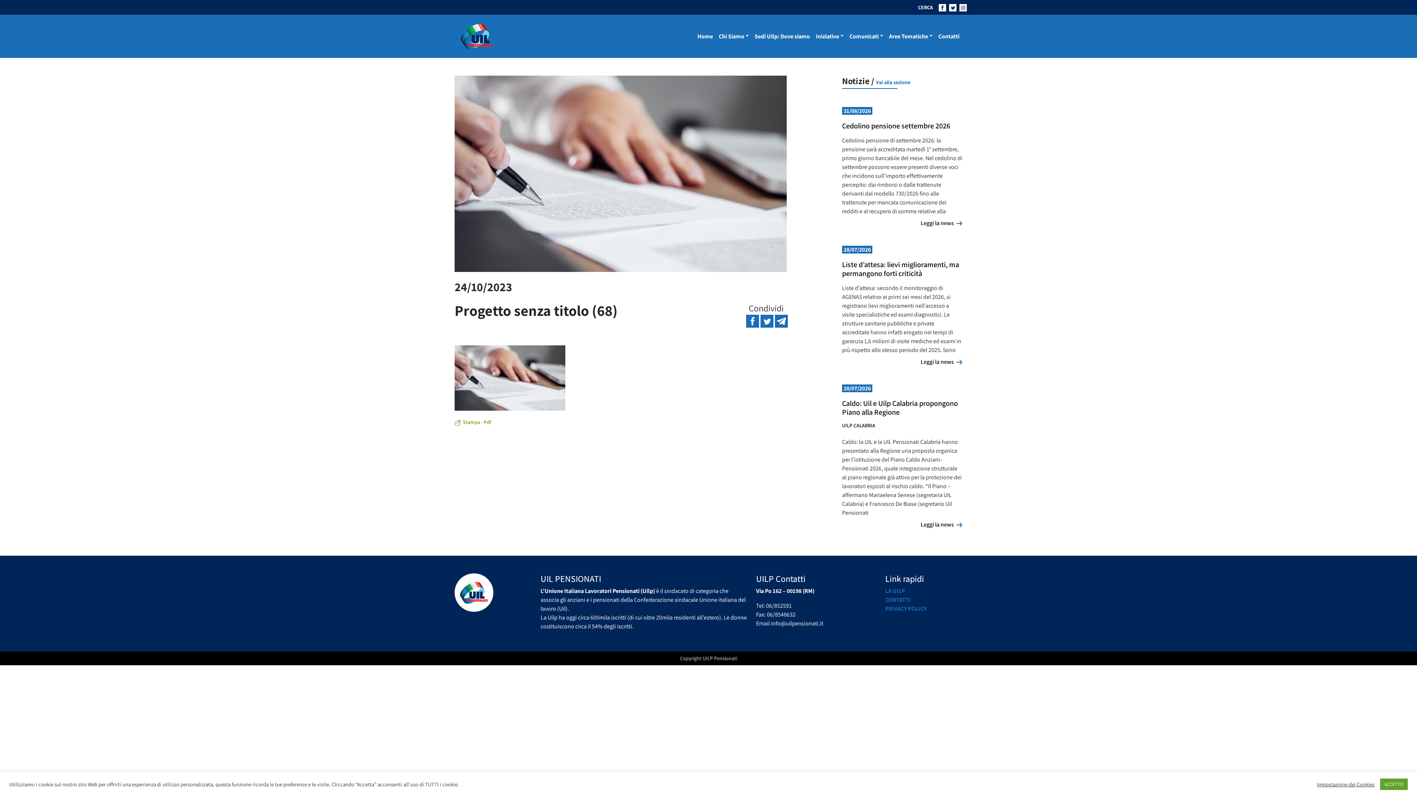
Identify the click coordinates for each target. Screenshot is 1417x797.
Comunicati (864, 36)
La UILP (895, 591)
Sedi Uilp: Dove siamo (782, 36)
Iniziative (827, 36)
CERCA (925, 7)
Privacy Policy (906, 609)
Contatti (948, 36)
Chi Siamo (731, 36)
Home (705, 36)
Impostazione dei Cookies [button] (1346, 784)
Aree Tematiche (908, 36)
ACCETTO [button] (1394, 784)
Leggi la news (941, 223)
